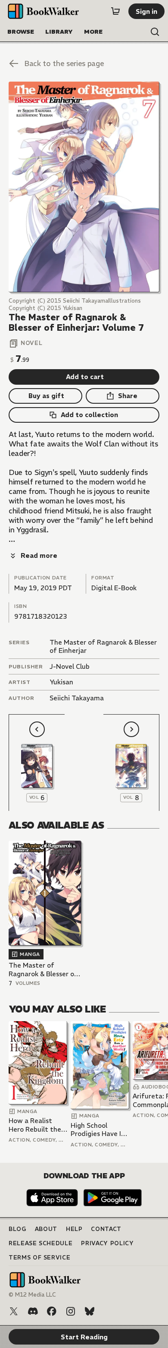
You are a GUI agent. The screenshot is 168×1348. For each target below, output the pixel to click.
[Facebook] (52, 1311)
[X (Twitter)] (14, 1311)
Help (74, 1229)
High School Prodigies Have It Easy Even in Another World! (97, 1129)
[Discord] (33, 1311)
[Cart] (115, 11)
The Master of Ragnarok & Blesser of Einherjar (43, 969)
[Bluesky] (89, 1311)
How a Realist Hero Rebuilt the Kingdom (35, 1125)
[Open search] (155, 31)
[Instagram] (70, 1311)
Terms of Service (39, 1257)
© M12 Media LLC (32, 1294)
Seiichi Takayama (77, 698)
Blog (17, 1229)
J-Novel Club (70, 666)
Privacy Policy (107, 1243)
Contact (106, 1229)
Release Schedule (40, 1243)
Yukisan (61, 682)
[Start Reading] (84, 187)
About (46, 1229)
